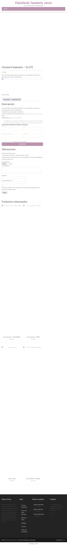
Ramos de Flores (24, 518)
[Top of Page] (62, 540)
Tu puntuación (6, 162)
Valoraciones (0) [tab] (16, 99)
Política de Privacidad (24, 531)
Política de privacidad (19, 141)
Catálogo (23, 523)
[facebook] (51, 514)
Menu (6, 9)
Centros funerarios (39, 504)
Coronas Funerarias (24, 506)
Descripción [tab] (7, 99)
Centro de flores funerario (24, 512)
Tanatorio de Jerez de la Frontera (33, 114)
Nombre (4, 175)
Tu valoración (6, 165)
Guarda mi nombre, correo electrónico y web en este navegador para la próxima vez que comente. (21, 188)
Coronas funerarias (39, 514)
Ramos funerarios (38, 509)
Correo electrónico (7, 180)
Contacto (23, 526)
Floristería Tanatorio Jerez (11, 540)
